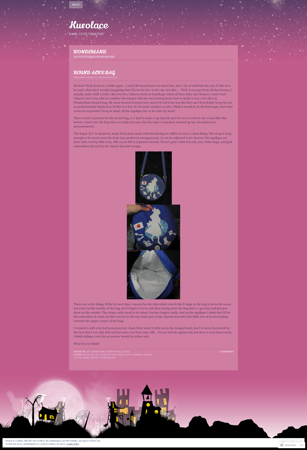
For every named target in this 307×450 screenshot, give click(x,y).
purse (85, 357)
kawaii (126, 351)
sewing (94, 357)
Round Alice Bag (94, 73)
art (92, 354)
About (76, 4)
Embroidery (98, 351)
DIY (97, 354)
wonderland (107, 357)
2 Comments (226, 351)
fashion (105, 354)
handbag (138, 354)
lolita (77, 357)
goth (128, 354)
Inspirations (113, 351)
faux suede (117, 354)
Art (88, 351)
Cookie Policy (72, 444)
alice (86, 354)
